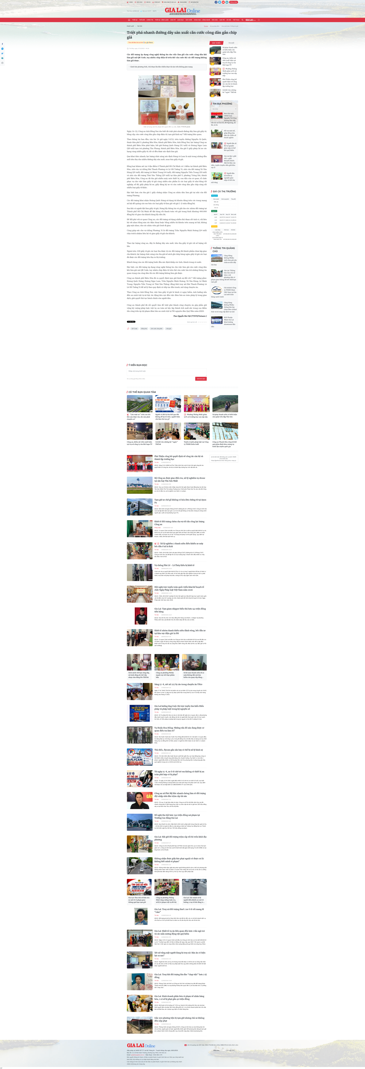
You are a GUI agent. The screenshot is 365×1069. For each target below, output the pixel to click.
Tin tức (139, 26)
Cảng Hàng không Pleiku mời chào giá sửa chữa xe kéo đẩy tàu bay (224, 260)
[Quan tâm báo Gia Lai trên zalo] (219, 2)
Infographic (195, 2)
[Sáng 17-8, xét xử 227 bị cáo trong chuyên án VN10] (140, 691)
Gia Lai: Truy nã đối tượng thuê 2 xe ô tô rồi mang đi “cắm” (179, 910)
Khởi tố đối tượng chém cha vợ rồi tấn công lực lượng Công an (179, 523)
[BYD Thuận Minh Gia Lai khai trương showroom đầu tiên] (217, 320)
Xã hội (229, 20)
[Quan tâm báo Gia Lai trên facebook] (216, 2)
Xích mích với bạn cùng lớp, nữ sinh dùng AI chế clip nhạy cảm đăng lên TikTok (139, 675)
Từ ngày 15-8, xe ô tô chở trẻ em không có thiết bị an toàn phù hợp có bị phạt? (179, 773)
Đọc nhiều (216, 43)
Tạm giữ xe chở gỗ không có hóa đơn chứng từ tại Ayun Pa (180, 501)
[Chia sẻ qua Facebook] (2, 44)
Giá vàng (214, 226)
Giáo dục (180, 20)
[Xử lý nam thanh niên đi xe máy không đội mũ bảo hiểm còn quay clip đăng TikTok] (194, 662)
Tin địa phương (222, 103)
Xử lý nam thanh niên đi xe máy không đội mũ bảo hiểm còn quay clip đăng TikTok (194, 675)
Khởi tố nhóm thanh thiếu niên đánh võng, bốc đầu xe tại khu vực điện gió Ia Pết (180, 632)
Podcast (157, 2)
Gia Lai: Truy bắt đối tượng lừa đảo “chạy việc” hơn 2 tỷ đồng (180, 976)
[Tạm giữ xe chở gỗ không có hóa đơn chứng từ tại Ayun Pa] (140, 507)
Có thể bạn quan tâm (142, 392)
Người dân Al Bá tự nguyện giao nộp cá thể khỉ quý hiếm (230, 146)
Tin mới (231, 43)
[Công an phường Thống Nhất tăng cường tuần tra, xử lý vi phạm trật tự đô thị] (166, 887)
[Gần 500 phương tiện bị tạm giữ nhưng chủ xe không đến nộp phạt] (140, 1025)
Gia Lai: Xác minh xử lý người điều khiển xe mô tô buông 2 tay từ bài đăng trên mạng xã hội (194, 900)
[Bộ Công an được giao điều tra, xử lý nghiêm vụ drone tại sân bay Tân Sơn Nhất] (140, 485)
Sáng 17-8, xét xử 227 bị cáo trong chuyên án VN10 (178, 684)
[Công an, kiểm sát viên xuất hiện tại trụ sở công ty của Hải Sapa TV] (215, 61)
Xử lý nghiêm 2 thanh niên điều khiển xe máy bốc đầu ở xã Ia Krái (178, 545)
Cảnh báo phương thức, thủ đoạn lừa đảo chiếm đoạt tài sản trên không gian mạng (161, 67)
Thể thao (236, 20)
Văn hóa (215, 20)
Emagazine (183, 2)
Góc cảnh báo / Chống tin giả (230, 26)
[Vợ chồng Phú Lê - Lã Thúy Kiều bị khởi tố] (140, 572)
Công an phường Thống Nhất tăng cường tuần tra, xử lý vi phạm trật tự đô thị (166, 900)
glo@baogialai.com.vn (137, 1055)
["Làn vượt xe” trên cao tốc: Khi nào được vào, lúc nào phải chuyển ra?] (140, 403)
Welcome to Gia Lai (170, 2)
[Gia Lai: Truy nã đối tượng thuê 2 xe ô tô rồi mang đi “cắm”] (140, 916)
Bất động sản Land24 (226, 457)
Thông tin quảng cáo (224, 250)
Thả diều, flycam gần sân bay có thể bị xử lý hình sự (178, 750)
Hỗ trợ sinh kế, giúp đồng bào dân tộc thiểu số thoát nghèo (230, 134)
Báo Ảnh (139, 2)
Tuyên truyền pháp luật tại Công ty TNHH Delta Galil (196, 443)
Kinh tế (172, 20)
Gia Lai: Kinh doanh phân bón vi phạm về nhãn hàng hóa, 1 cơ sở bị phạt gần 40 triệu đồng (179, 997)
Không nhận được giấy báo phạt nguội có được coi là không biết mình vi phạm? (179, 860)
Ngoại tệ (214, 211)
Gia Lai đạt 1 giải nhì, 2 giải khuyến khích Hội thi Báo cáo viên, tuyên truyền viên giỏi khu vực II (223, 161)
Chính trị (150, 20)
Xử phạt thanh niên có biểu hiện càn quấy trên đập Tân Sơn (230, 51)
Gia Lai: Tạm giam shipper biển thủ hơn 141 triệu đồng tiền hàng (180, 610)
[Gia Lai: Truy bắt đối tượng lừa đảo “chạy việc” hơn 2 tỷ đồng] (140, 981)
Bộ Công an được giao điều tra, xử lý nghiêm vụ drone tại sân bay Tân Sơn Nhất (179, 479)
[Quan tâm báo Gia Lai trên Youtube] (223, 2)
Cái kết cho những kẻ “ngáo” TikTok (229, 91)
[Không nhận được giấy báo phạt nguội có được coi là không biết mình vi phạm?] (140, 865)
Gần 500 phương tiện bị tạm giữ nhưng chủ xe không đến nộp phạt (179, 1019)
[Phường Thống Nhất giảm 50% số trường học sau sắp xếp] (215, 71)
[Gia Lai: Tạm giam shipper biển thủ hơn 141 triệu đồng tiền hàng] (140, 616)
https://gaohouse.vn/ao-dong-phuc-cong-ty (223, 460)
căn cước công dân (156, 328)
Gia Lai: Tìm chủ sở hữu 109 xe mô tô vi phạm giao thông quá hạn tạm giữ (138, 900)
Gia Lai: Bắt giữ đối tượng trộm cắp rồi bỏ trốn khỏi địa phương (180, 838)
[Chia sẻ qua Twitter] (2, 53)
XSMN (234, 457)
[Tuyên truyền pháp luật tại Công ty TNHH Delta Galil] (197, 431)
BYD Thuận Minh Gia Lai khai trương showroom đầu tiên (223, 322)
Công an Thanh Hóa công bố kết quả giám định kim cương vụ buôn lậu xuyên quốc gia (224, 444)
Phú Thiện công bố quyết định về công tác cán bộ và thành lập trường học (230, 82)
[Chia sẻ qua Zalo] (2, 48)
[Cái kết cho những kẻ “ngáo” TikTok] (215, 92)
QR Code (134, 328)
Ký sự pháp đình (214, 26)
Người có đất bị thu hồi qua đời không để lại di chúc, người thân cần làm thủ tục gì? (167, 417)
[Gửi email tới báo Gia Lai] (226, 2)
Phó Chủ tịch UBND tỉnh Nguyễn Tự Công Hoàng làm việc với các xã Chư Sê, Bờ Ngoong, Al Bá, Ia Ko (224, 119)
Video (131, 2)
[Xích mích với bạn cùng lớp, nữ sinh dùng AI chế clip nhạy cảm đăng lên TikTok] (139, 662)
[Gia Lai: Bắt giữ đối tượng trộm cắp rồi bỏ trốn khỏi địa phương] (140, 844)
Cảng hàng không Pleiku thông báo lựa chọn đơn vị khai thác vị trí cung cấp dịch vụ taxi (224, 307)
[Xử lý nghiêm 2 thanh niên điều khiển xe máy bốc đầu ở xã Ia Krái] (140, 550)
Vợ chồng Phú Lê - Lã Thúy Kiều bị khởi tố (174, 565)
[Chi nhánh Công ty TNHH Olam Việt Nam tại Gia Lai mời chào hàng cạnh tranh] (217, 290)
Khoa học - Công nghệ (202, 20)
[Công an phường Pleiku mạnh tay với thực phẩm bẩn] (166, 662)
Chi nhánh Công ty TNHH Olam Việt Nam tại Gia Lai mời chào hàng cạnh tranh (223, 292)
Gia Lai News (251, 20)
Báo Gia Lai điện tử (182, 11)
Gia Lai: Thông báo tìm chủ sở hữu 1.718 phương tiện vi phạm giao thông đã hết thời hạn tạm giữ (223, 276)
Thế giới (142, 20)
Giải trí (222, 20)
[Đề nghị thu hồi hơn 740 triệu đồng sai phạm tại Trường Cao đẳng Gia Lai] (140, 822)
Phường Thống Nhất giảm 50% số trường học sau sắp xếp (230, 72)
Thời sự (134, 20)
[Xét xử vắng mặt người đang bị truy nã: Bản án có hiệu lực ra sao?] (140, 959)
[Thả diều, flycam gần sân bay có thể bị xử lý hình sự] (140, 757)
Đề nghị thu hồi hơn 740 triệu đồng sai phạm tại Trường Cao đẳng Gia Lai (177, 816)
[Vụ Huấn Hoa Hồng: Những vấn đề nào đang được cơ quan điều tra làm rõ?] (140, 735)
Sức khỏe (189, 20)
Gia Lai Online (141, 1045)
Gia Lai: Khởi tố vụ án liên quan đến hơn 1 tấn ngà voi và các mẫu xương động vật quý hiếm (179, 932)
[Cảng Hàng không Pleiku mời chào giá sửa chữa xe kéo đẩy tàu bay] (217, 258)
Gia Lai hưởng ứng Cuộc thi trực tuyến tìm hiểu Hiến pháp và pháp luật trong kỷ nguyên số (179, 707)
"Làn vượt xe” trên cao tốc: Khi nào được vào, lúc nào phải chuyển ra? (139, 417)
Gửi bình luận (201, 379)
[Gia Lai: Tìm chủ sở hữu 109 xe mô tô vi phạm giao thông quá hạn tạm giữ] (139, 887)
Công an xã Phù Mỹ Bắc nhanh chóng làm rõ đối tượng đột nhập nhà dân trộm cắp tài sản (180, 794)
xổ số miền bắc (215, 457)
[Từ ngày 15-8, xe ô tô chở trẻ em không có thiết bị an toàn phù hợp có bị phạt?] (140, 778)
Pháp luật (130, 26)
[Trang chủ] (129, 20)
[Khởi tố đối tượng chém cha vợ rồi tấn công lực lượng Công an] (140, 528)
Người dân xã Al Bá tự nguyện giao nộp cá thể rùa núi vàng (223, 177)
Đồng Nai (144, 328)
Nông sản (214, 195)
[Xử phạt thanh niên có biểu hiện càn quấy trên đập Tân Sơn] (215, 50)
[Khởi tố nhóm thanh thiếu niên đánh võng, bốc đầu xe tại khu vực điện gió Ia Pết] (140, 637)
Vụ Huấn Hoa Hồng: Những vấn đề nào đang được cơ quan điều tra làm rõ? (179, 729)
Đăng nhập (233, 2)
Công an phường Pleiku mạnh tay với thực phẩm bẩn (165, 675)
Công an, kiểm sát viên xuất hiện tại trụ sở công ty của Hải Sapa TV (229, 61)
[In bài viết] (2, 63)
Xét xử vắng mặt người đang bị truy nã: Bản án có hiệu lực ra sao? (179, 954)
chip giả (168, 328)
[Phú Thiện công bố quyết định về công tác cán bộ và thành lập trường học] (215, 82)
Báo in (148, 2)
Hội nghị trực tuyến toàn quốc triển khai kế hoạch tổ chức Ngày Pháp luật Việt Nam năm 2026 (179, 588)
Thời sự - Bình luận (162, 20)
